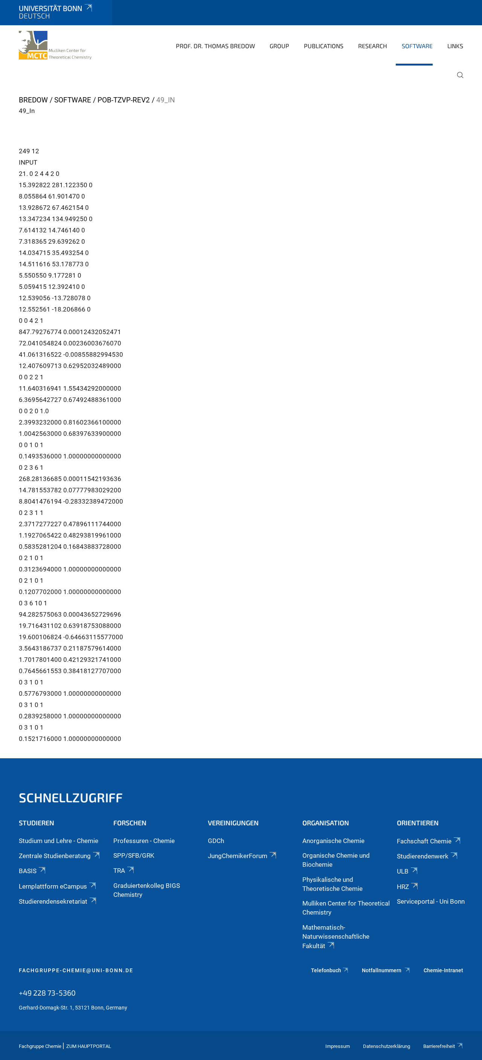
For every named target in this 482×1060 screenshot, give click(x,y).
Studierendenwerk (422, 856)
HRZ (403, 886)
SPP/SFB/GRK (133, 855)
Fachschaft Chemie (424, 841)
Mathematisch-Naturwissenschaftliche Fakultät (335, 937)
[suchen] (457, 80)
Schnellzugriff (71, 797)
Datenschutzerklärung (386, 1046)
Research (372, 45)
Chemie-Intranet (443, 970)
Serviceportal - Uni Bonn (431, 901)
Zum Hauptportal (88, 1046)
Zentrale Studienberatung (55, 856)
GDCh (216, 841)
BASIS (28, 871)
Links (455, 45)
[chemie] (55, 45)
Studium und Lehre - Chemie (58, 841)
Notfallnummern (382, 970)
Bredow (33, 100)
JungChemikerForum (237, 856)
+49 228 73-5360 (47, 992)
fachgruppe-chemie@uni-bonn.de (76, 970)
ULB (403, 871)
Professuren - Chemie (144, 841)
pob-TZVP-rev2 (124, 100)
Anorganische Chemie (333, 841)
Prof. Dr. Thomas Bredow (215, 45)
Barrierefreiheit (439, 1046)
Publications (323, 45)
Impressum (337, 1046)
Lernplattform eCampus (53, 886)
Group (279, 45)
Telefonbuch (326, 970)
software (417, 45)
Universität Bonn (50, 8)
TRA (119, 870)
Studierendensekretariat (53, 901)
